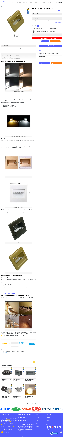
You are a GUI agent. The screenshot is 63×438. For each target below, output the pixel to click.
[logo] (3, 2)
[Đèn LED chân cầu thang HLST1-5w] (18, 378)
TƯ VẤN (36, 2)
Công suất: (34, 25)
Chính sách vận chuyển (22, 420)
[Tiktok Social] (55, 427)
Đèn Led (37, 417)
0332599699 (10, 429)
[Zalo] (61, 432)
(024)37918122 (5, 428)
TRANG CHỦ (13, 2)
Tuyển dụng (48, 420)
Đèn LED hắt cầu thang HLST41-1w (9, 292)
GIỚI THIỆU (19, 2)
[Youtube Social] (48, 429)
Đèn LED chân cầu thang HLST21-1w (9, 293)
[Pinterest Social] (57, 427)
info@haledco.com (6, 432)
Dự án (37, 420)
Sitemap (37, 426)
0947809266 (6, 431)
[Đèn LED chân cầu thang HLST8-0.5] (18, 395)
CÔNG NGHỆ (42, 2)
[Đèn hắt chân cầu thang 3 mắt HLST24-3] (6, 378)
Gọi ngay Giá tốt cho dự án (48, 38)
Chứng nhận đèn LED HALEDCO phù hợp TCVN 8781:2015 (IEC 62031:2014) (26, 424)
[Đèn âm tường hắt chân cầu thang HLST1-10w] (30, 378)
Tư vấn (37, 423)
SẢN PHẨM (25, 2)
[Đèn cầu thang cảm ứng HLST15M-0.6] (30, 395)
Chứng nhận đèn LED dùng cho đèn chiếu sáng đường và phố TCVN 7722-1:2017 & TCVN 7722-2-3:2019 (26, 427)
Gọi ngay (6, 399)
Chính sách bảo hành (22, 417)
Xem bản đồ (8, 419)
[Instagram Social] (52, 427)
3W (40, 25)
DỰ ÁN (31, 2)
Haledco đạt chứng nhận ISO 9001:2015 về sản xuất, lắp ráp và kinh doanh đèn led (26, 422)
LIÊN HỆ (49, 2)
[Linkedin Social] (60, 427)
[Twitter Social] (50, 427)
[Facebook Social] (48, 427)
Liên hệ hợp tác (49, 417)
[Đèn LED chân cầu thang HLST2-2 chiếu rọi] (6, 395)
